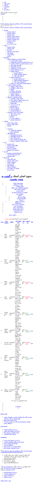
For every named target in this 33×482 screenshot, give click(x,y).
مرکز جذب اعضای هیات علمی (12, 431)
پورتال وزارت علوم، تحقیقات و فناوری (14, 442)
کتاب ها (21, 200)
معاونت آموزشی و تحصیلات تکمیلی (16, 59)
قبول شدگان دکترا (15, 138)
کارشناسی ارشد (14, 131)
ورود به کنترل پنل (11, 43)
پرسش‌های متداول (9, 475)
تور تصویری (10, 42)
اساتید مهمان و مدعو (12, 124)
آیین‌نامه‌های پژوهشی (15, 95)
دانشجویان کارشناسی (16, 130)
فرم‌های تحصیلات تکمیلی (20, 74)
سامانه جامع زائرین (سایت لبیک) (12, 446)
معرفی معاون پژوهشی (16, 86)
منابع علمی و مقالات (15, 91)
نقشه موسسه (10, 34)
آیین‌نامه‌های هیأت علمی (19, 81)
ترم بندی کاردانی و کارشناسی (18, 68)
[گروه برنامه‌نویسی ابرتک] (8, 469)
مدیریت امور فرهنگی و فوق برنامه (19, 100)
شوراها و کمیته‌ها (14, 107)
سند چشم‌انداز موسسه (13, 39)
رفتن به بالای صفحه (6, 480)
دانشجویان (6, 6)
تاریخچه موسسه (11, 31)
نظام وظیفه (13, 103)
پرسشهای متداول (11, 166)
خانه (5, 2)
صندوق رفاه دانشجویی (16, 101)
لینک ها (12, 116)
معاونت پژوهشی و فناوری (14, 84)
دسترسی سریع (4, 426)
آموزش (6, 151)
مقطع (11, 222)
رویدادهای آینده (11, 147)
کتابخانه (12, 89)
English (2, 14)
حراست (9, 56)
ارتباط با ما (7, 9)
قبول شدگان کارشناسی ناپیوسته (18, 141)
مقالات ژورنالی (21, 197)
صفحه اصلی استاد (18, 183)
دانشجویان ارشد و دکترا (18, 204)
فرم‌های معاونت (14, 71)
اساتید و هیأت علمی (12, 122)
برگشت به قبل (12, 215)
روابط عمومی (10, 54)
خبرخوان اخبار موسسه (13, 150)
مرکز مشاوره (14, 106)
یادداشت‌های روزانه (18, 207)
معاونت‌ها (6, 57)
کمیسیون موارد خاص (15, 65)
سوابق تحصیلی (20, 186)
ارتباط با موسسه (11, 40)
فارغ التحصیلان (11, 133)
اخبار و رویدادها (4, 414)
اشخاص (6, 121)
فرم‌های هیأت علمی (18, 75)
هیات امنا (9, 50)
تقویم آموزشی (11, 156)
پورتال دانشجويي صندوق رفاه (11, 432)
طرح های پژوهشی (20, 201)
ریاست (6, 45)
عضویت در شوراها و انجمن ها (19, 192)
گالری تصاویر (10, 163)
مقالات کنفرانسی (21, 198)
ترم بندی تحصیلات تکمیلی (17, 69)
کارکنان (6, 5)
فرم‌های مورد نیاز (14, 109)
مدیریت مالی (13, 115)
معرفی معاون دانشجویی (16, 98)
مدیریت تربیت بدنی (15, 104)
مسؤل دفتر (10, 53)
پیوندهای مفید (10, 165)
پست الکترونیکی (11, 159)
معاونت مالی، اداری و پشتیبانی (15, 112)
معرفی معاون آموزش (16, 60)
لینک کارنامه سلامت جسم (11, 443)
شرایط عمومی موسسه (13, 36)
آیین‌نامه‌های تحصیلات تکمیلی (21, 80)
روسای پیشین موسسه (13, 51)
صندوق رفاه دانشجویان (10, 434)
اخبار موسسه (10, 144)
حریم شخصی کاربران (9, 474)
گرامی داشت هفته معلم (10, 420)
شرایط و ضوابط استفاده (10, 472)
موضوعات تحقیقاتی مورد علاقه (19, 187)
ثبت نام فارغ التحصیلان (16, 136)
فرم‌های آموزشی (17, 72)
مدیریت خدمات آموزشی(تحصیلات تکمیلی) (21, 63)
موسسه (6, 30)
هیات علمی (7, 3)
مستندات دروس (18, 206)
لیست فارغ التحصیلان (16, 134)
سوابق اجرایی (19, 190)
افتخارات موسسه (11, 148)
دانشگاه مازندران (8, 445)
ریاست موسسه (11, 47)
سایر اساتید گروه (18, 210)
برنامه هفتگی (18, 203)
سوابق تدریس (19, 194)
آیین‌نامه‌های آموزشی (18, 78)
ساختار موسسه (11, 33)
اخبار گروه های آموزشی (13, 154)
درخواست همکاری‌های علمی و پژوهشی (20, 83)
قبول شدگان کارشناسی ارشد (18, 139)
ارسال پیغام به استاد (18, 209)
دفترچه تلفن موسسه (12, 160)
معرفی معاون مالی (15, 113)
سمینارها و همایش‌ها (15, 92)
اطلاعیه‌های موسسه (12, 145)
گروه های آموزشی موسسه (14, 153)
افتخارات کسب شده (19, 189)
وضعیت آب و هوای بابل (13, 168)
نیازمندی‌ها (6, 157)
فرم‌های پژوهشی (14, 94)
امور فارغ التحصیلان (15, 66)
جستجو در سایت (11, 162)
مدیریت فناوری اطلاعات (16, 88)
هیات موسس (10, 48)
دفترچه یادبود (10, 169)
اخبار (5, 8)
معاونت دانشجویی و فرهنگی (14, 97)
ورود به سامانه (18, 212)
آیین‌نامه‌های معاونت (15, 77)
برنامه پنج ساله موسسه (13, 37)
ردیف (2, 222)
